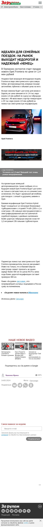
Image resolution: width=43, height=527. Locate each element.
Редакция (5, 515)
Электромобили (11, 7)
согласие (4, 435)
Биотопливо (25, 7)
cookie (26, 523)
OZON (11, 157)
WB (16, 157)
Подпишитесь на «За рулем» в (21, 366)
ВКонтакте (33, 292)
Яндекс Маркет (27, 157)
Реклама (15, 515)
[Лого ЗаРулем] (10, 506)
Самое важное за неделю (13, 424)
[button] (41, 521)
